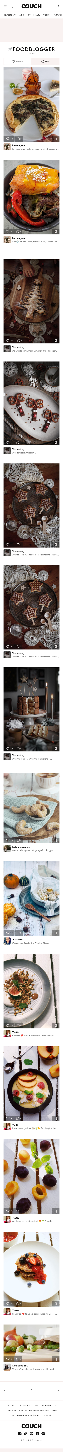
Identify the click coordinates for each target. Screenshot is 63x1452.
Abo (37, 1406)
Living (22, 15)
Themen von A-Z (24, 1406)
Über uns (10, 1406)
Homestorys (10, 15)
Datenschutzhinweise (16, 1410)
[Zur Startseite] (31, 6)
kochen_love (18, 145)
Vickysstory (18, 347)
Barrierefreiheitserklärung (26, 1415)
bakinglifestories (21, 846)
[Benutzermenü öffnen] (57, 6)
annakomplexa (20, 1365)
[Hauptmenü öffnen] (5, 6)
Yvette (15, 1032)
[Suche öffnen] (11, 6)
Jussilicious (17, 939)
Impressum (46, 1406)
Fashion (47, 15)
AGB (55, 1406)
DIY (29, 15)
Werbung (46, 1415)
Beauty (36, 15)
